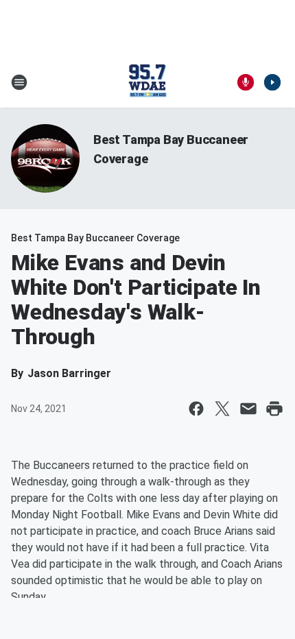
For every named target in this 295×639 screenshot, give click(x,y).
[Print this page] (274, 408)
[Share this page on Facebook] (196, 408)
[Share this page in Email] (248, 408)
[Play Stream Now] (272, 82)
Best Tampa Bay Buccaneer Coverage (95, 237)
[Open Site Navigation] (19, 82)
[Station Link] (147, 82)
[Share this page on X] (222, 408)
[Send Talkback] (245, 82)
